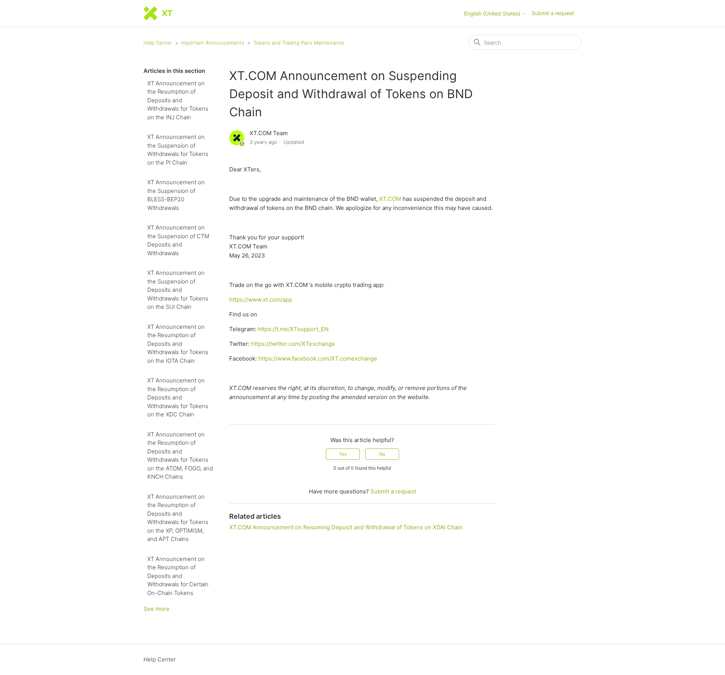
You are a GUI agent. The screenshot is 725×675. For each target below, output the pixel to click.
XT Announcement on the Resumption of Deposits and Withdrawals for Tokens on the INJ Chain (177, 100)
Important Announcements (212, 43)
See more (156, 608)
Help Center (157, 43)
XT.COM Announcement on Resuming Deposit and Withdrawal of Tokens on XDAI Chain (346, 527)
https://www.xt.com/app (260, 299)
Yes (343, 454)
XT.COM (391, 198)
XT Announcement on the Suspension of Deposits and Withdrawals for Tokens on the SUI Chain (177, 289)
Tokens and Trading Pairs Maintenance (298, 43)
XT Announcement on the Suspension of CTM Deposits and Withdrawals (178, 240)
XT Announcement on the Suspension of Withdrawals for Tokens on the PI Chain (177, 149)
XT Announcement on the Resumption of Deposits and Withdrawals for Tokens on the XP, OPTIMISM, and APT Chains (177, 518)
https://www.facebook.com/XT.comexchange (317, 358)
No (382, 454)
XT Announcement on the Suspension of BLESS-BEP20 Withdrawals (176, 195)
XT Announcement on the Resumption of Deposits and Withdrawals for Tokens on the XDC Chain (177, 397)
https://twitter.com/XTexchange (293, 343)
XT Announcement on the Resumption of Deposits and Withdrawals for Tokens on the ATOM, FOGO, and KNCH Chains (180, 456)
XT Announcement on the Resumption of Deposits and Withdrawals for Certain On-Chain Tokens (177, 575)
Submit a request (553, 13)
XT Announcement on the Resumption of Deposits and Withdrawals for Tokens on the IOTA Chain (177, 343)
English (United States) (493, 14)
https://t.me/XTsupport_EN (293, 329)
